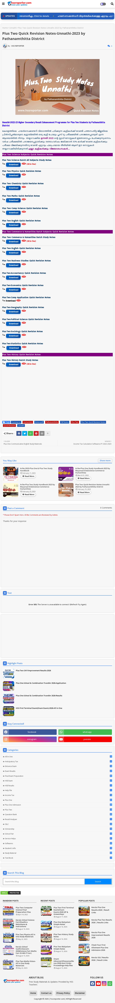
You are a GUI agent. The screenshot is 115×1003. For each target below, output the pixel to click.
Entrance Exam (58, 766)
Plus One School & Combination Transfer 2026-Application (41, 683)
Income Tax (58, 795)
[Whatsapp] (30, 433)
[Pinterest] (36, 433)
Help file (58, 790)
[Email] (41, 433)
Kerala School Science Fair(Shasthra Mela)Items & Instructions (25, 923)
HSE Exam (58, 780)
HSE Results (58, 785)
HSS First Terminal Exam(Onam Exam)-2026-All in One (39, 708)
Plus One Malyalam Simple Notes (62, 923)
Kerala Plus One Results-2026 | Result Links (100, 910)
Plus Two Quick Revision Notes (93, 422)
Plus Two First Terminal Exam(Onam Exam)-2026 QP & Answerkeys (64, 911)
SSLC (58, 824)
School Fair (58, 833)
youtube (87, 739)
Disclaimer (80, 993)
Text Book (58, 858)
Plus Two (74, 422)
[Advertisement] (57, 636)
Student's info (58, 848)
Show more (105, 460)
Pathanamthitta (52, 422)
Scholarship (58, 829)
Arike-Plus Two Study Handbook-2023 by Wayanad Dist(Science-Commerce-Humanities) (37, 487)
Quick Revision (9, 425)
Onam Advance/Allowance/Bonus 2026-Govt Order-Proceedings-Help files (64, 962)
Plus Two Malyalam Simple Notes (62, 948)
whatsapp (87, 732)
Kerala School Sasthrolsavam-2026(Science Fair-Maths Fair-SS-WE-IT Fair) (26, 950)
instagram (31, 739)
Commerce (16, 422)
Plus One (58, 800)
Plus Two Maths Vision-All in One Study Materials (26, 963)
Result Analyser (58, 819)
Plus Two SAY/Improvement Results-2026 (33, 670)
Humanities (27, 422)
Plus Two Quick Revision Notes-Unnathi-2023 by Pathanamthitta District (92, 486)
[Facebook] (18, 433)
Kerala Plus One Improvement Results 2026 (100, 935)
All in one (58, 756)
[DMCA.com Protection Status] (10, 894)
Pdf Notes (65, 422)
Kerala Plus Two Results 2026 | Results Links (101, 921)
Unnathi (12, 27)
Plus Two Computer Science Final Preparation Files (24, 910)
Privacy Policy (63, 993)
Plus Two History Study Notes (63, 935)
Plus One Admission (58, 805)
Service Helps (58, 838)
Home (5, 27)
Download (13, 164)
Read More (29, 476)
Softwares (58, 843)
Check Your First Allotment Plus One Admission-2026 (99, 947)
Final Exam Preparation (58, 776)
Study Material (58, 853)
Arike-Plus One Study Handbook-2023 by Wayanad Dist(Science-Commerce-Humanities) (92, 470)
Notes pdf (39, 422)
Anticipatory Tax (58, 761)
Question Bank (58, 814)
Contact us (46, 993)
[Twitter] (24, 433)
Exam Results (58, 771)
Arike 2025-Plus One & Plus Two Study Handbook (36, 469)
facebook (32, 732)
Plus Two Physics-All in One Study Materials (25, 935)
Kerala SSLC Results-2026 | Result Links (100, 958)
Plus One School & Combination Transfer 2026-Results (39, 695)
